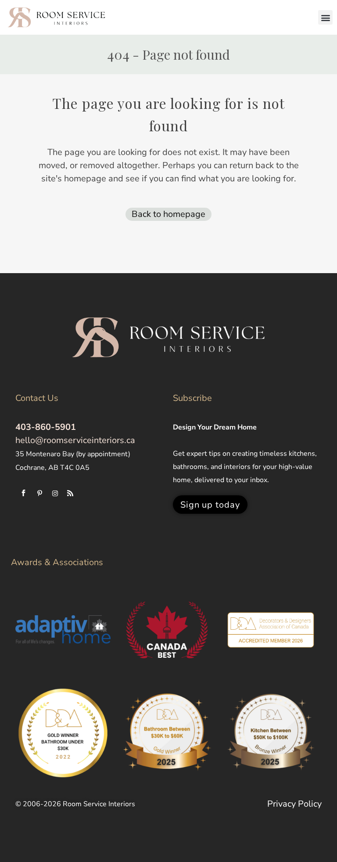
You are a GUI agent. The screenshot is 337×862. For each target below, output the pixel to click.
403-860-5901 (45, 427)
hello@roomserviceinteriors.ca (75, 440)
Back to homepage (168, 214)
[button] (325, 17)
